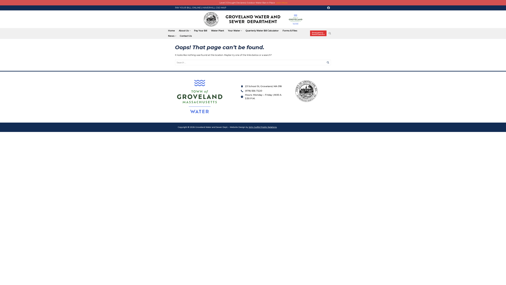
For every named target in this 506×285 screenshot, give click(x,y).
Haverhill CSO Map (214, 7)
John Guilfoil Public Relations (263, 127)
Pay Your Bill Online (188, 7)
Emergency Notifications (318, 33)
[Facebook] (328, 7)
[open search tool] (330, 33)
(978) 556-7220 (253, 90)
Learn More (282, 2)
